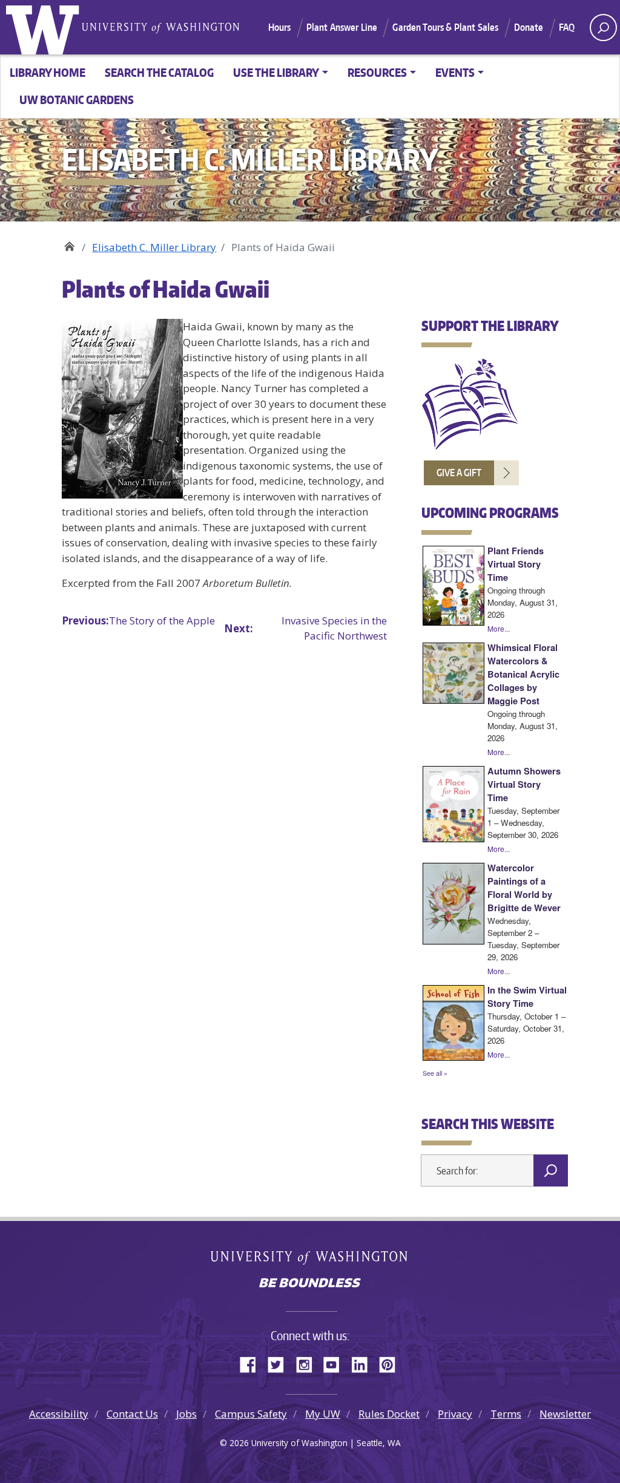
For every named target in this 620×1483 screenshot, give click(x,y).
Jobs (186, 1414)
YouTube (336, 1362)
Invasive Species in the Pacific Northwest (305, 628)
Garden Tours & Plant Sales (445, 27)
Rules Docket (389, 1414)
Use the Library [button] (276, 72)
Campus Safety (251, 1414)
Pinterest (391, 1362)
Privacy (455, 1414)
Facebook (252, 1362)
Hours (279, 27)
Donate (529, 27)
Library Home (47, 72)
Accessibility (58, 1414)
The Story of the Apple (138, 620)
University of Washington (45, 27)
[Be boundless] (310, 1284)
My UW (322, 1414)
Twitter (280, 1362)
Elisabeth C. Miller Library (69, 243)
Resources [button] (377, 72)
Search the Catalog (159, 72)
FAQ (567, 27)
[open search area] (603, 27)
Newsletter (565, 1414)
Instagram (308, 1362)
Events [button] (455, 72)
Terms (505, 1414)
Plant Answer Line (342, 27)
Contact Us (132, 1414)
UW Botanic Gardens (76, 99)
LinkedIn (364, 1362)
